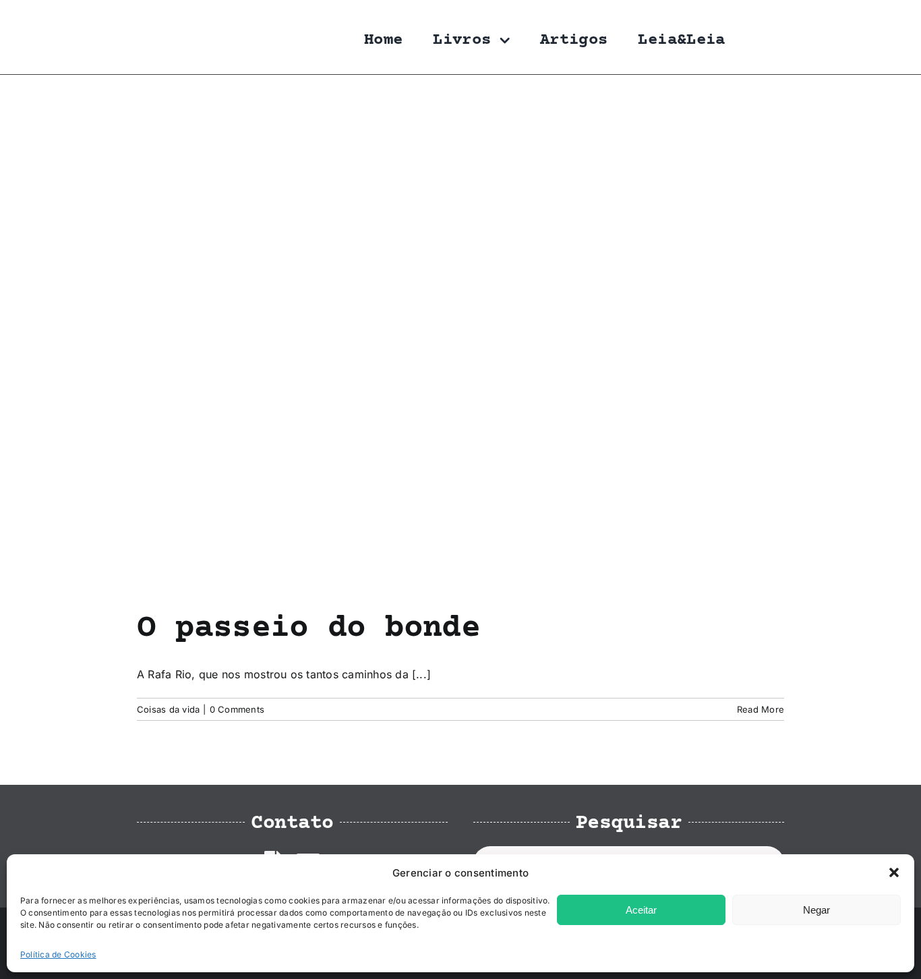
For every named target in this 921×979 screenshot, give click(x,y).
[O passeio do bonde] (460, 342)
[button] (894, 872)
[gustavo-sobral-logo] (164, 15)
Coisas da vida (168, 709)
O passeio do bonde (308, 628)
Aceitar (641, 910)
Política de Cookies (58, 954)
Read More (760, 709)
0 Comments (237, 709)
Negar (816, 910)
